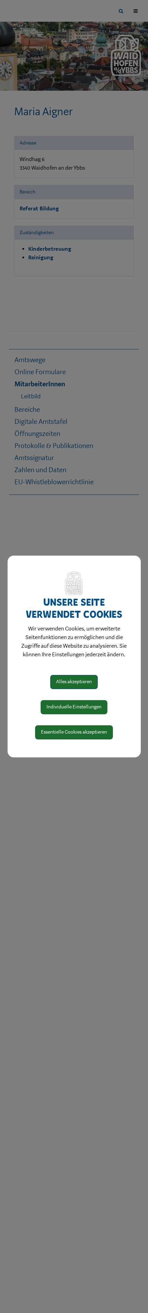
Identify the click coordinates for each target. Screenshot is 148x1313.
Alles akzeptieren (74, 681)
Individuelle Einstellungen (74, 707)
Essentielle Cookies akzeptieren (74, 732)
